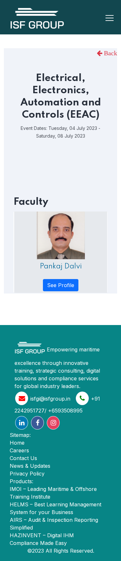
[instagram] (53, 423)
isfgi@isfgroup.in (50, 398)
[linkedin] (21, 423)
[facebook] (37, 423)
